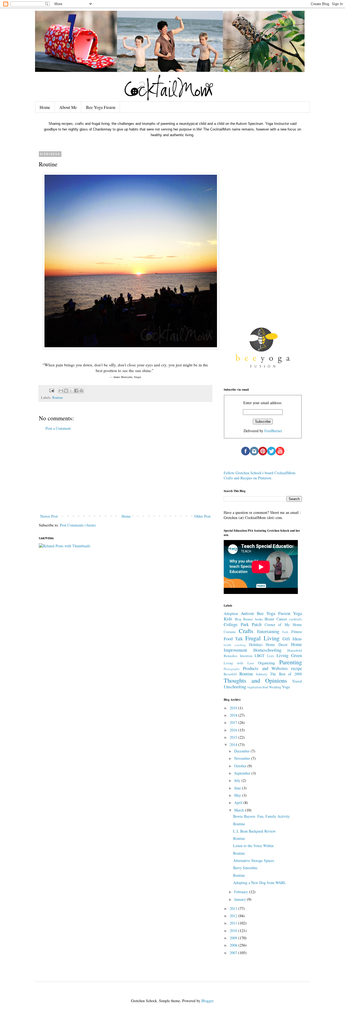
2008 (234, 945)
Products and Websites (265, 668)
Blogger (207, 1000)
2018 (234, 715)
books (259, 619)
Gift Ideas (292, 638)
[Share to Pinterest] (81, 390)
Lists (270, 656)
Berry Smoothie (245, 867)
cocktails (295, 619)
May (238, 795)
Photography (232, 669)
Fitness (296, 631)
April (238, 802)
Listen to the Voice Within (253, 845)
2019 (234, 707)
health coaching (235, 645)
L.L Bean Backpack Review (254, 831)
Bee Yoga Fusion (100, 107)
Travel (297, 681)
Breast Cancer (276, 618)
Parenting (290, 662)
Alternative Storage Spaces (253, 860)
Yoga (286, 686)
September (242, 773)
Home (45, 107)
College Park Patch (242, 624)
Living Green (289, 655)
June (238, 787)
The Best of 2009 (286, 673)
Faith (285, 632)
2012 (234, 915)
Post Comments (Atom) (78, 525)
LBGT (260, 655)
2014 (234, 744)
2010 (234, 930)
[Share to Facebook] (76, 390)
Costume (230, 632)
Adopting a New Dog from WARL (259, 882)
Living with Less (239, 663)
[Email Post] (51, 390)
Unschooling (235, 686)
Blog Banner (244, 619)
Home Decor (277, 644)
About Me (68, 107)
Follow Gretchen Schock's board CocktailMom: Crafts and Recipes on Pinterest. (260, 475)
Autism (247, 613)
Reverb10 (230, 674)
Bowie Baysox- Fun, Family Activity (261, 816)
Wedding (275, 687)
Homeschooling (267, 650)
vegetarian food (257, 687)
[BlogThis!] (66, 390)
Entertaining (268, 631)
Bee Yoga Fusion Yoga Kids (263, 616)
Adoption (231, 613)
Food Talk (233, 638)
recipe (296, 668)
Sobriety (261, 674)
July (238, 780)
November (242, 758)
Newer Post (49, 516)
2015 (234, 737)
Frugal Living (262, 638)
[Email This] (61, 390)
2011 (234, 923)
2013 (234, 908)
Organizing (266, 662)
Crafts (246, 631)
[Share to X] (71, 390)
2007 (234, 952)
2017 (234, 722)
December (242, 751)
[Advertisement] (125, 472)
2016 (234, 730)
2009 (234, 937)
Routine (57, 397)
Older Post (202, 516)
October (240, 765)
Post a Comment (58, 428)
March (239, 810)
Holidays (256, 644)
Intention (246, 656)
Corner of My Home (283, 624)
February (241, 891)
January (240, 899)
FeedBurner (273, 430)
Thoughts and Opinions (255, 680)
